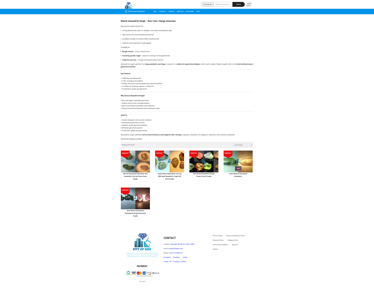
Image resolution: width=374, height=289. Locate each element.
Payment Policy (218, 240)
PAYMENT (142, 266)
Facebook (176, 257)
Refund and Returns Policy (235, 236)
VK (171, 262)
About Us (180, 11)
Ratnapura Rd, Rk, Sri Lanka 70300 (182, 244)
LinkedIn (183, 262)
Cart (198, 11)
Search (238, 4)
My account (190, 11)
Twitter (166, 262)
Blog (155, 11)
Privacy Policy (217, 236)
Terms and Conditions (220, 245)
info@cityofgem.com (175, 248)
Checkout (162, 11)
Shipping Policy (232, 240)
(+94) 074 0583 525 (176, 253)
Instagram (167, 257)
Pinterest (176, 262)
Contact (171, 11)
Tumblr (184, 257)
